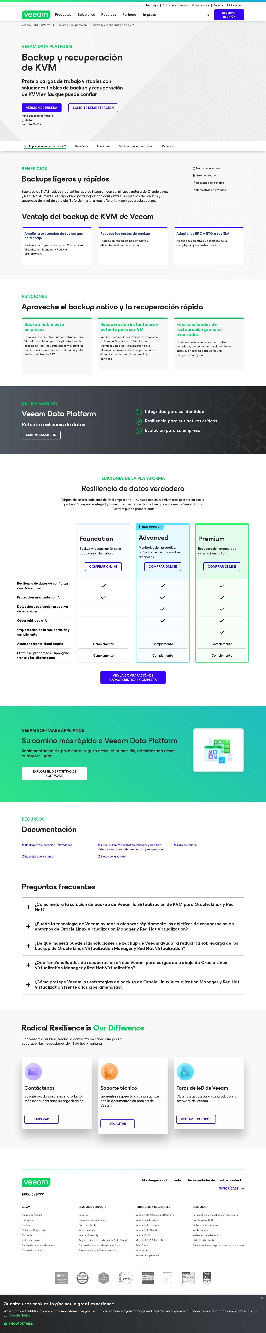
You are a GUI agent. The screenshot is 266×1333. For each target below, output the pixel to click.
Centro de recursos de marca (38, 1245)
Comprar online (201, 5)
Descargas (152, 5)
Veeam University (88, 1235)
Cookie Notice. (20, 1315)
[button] (133, 1324)
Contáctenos (29, 1235)
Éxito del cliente (87, 1225)
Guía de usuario (206, 175)
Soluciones (86, 15)
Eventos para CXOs (203, 1220)
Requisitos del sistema (210, 183)
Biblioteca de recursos (205, 1225)
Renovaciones (87, 1230)
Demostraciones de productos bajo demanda (218, 1245)
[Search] (208, 15)
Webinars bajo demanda (206, 1235)
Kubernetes (142, 1250)
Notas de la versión (208, 168)
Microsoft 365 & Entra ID (149, 1240)
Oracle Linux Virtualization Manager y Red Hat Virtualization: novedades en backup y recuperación (131, 847)
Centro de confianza (33, 1250)
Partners (129, 15)
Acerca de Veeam (32, 1215)
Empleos (26, 1225)
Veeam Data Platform (148, 1225)
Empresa (149, 15)
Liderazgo (27, 1220)
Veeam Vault (143, 1235)
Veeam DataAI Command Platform (155, 1215)
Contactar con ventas (175, 5)
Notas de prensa (31, 1240)
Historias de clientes (204, 1240)
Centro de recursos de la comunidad (99, 1245)
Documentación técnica (92, 1220)
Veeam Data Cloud (146, 1230)
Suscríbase (228, 1188)
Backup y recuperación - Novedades (48, 845)
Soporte (218, 5)
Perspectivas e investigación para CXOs (215, 1215)
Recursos (108, 15)
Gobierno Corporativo (34, 1230)
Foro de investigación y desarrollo (98, 1250)
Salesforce (142, 1245)
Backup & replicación (148, 1255)
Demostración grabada (211, 190)
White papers (200, 1230)
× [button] (262, 1298)
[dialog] (133, 1314)
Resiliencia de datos (147, 1220)
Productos (63, 15)
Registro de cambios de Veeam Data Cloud (103, 1240)
